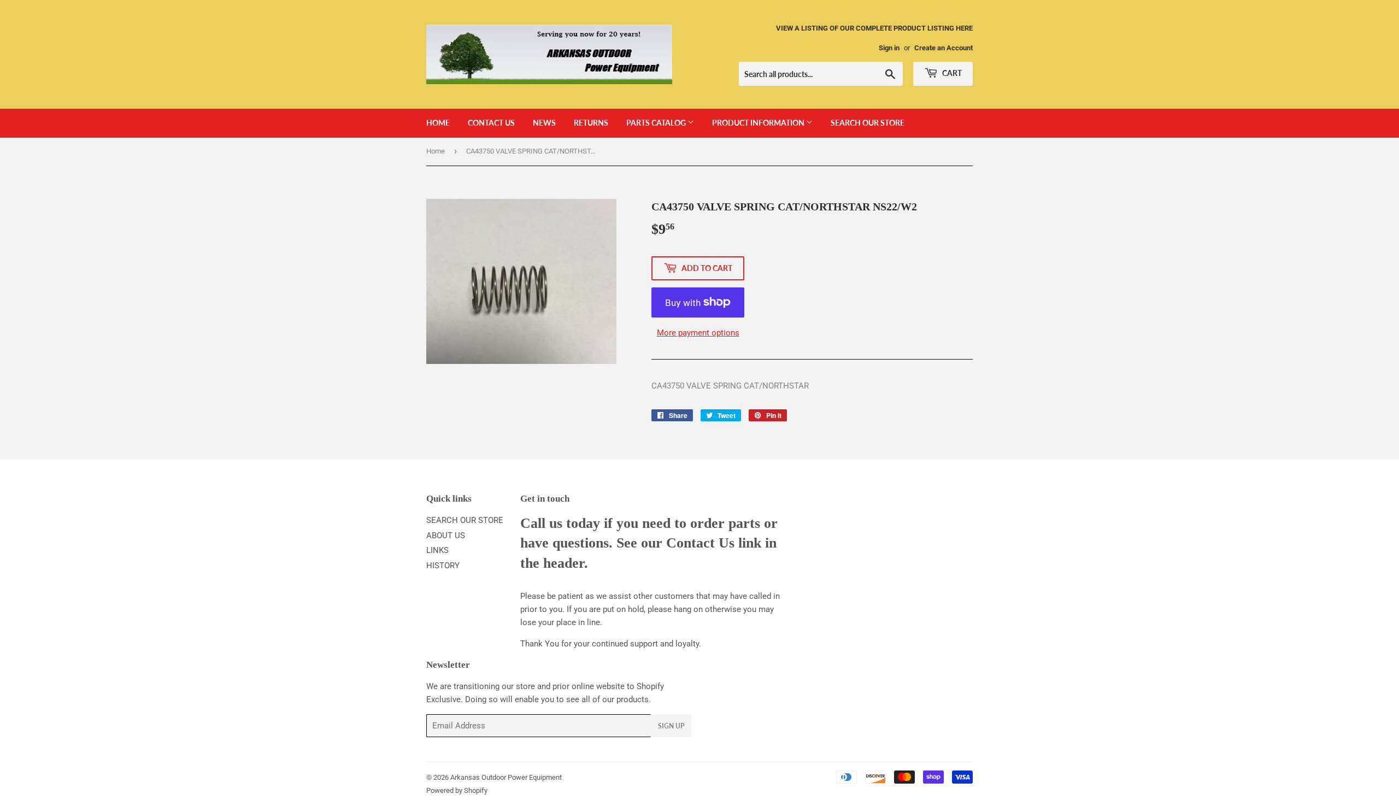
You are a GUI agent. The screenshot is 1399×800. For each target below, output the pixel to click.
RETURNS (591, 122)
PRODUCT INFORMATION (759, 122)
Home (435, 151)
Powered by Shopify (456, 790)
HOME (438, 122)
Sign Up (671, 726)
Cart (951, 73)
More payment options (698, 333)
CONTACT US (491, 122)
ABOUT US (445, 535)
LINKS (437, 550)
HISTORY (443, 565)
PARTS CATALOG (656, 122)
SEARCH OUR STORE (867, 122)
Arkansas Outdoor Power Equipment (506, 777)
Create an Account (943, 48)
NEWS (544, 122)
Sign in (889, 48)
